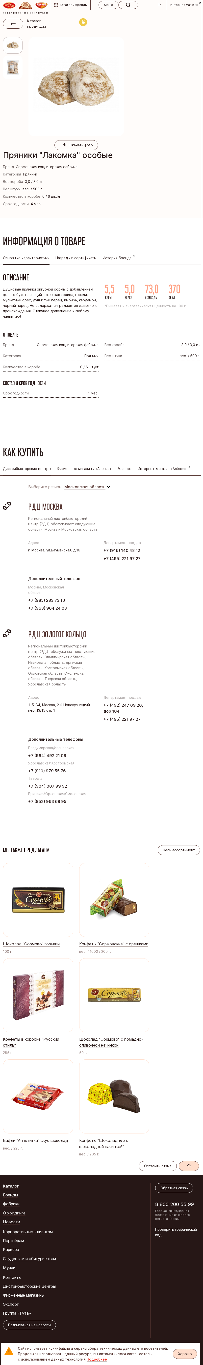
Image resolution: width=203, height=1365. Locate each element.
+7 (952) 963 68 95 (47, 801)
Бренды (10, 1194)
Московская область (84, 486)
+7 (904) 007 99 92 (47, 786)
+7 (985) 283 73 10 (46, 600)
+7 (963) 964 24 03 (47, 608)
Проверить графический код (176, 1232)
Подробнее (97, 1359)
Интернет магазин (184, 5)
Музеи (9, 1267)
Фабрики (11, 1203)
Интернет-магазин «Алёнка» (162, 469)
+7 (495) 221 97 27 (122, 558)
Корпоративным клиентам (28, 1231)
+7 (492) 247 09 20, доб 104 (123, 708)
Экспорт (125, 469)
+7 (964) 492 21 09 (47, 755)
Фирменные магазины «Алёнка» (84, 469)
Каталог (11, 1186)
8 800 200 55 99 (174, 1204)
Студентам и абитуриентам (29, 1258)
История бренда (117, 258)
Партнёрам (13, 1240)
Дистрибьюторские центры (29, 1286)
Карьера (11, 1249)
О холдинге (14, 1212)
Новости (11, 1221)
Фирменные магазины (23, 1295)
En (159, 5)
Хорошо (185, 1354)
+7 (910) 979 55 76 (47, 770)
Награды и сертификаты (76, 258)
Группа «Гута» (17, 1313)
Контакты (12, 1277)
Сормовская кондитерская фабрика (46, 167)
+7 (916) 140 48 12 (121, 550)
